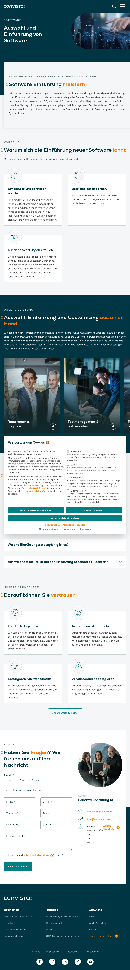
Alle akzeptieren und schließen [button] (36, 510)
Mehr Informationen (48, 529)
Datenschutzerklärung (34, 488)
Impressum (85, 529)
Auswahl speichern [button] (94, 510)
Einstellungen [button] (39, 491)
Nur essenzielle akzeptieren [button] (65, 518)
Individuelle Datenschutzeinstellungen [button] (65, 524)
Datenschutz (69, 529)
